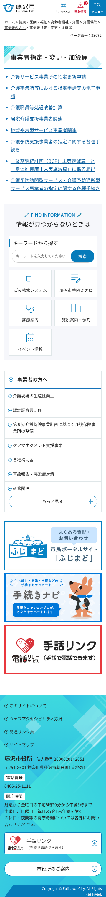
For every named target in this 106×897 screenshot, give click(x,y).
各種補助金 (23, 459)
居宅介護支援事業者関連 (36, 118)
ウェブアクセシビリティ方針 (35, 719)
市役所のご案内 (53, 868)
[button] (63, 8)
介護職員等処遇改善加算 (36, 107)
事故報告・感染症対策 (33, 474)
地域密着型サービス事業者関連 (44, 130)
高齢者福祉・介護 (65, 21)
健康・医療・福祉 (33, 21)
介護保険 (90, 21)
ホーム (9, 21)
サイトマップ (21, 744)
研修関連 (21, 488)
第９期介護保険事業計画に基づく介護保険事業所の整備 (54, 427)
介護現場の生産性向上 (33, 395)
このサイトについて (28, 706)
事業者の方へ (15, 27)
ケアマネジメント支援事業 (37, 445)
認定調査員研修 (27, 410)
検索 (82, 256)
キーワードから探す (35, 242)
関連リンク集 (21, 732)
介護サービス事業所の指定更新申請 (48, 76)
